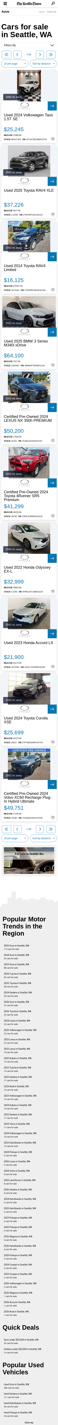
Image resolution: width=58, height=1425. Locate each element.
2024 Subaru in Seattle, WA (18, 1107)
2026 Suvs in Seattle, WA (16, 1004)
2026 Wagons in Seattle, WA (18, 1295)
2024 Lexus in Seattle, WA (17, 1022)
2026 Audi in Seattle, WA (16, 1313)
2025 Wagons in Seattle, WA (18, 1238)
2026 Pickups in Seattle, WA (18, 1257)
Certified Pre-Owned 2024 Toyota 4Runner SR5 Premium (26, 496)
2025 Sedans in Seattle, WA (18, 1079)
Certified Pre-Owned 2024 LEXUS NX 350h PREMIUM (28, 418)
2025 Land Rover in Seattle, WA (20, 1182)
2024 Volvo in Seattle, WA (17, 1173)
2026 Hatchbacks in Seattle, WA (20, 1248)
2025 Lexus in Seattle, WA (17, 1051)
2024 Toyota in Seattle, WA (17, 975)
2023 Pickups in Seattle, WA (18, 1219)
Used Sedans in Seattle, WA (18, 1395)
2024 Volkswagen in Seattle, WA (20, 1135)
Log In (42, 11)
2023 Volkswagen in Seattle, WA (20, 1097)
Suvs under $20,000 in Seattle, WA (21, 1341)
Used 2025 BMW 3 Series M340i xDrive (26, 343)
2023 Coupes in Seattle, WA (18, 1276)
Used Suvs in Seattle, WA (16, 1386)
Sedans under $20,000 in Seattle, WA (22, 1351)
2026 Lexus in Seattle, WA (17, 1163)
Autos (5, 11)
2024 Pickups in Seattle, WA (18, 1154)
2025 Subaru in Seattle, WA (18, 1060)
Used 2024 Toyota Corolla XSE (26, 720)
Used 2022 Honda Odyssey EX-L (27, 569)
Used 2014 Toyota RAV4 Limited (24, 268)
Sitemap (29, 1422)
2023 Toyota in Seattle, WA (17, 1069)
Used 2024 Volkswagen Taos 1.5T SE (28, 117)
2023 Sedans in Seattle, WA (18, 1116)
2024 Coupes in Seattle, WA (18, 1266)
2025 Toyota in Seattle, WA (17, 985)
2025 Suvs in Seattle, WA (16, 947)
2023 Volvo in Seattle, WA (17, 1126)
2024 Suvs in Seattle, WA (16, 957)
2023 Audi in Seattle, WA (16, 1088)
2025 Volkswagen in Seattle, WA (20, 1032)
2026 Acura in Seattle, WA (17, 1304)
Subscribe (51, 11)
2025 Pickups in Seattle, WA (18, 1229)
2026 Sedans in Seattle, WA (18, 1191)
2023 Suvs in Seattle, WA (16, 966)
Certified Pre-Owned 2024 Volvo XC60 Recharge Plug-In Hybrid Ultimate (27, 797)
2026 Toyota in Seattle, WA (17, 1013)
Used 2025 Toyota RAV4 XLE (29, 190)
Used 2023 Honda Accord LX (28, 643)
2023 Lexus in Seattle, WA (17, 1041)
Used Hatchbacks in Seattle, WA (20, 1405)
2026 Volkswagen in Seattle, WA (20, 1285)
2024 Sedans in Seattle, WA (18, 994)
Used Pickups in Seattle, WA (18, 1414)
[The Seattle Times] (29, 4)
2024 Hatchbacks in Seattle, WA (20, 1201)
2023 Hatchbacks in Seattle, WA (20, 1144)
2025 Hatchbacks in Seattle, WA (20, 1210)
